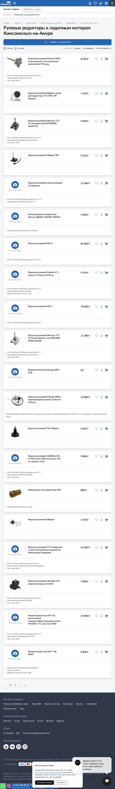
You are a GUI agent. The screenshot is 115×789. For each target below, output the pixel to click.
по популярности (103, 48)
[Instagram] (18, 746)
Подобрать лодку (32, 9)
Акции (17, 721)
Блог (18, 733)
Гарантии (60, 721)
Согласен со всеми (44, 783)
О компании (8, 733)
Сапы (22, 709)
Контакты (8, 721)
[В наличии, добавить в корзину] (106, 59)
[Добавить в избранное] (97, 59)
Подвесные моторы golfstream (27, 15)
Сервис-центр (28, 721)
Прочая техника (10, 709)
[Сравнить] (101, 59)
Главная (7, 23)
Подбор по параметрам (60, 42)
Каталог (17, 23)
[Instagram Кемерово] (24, 746)
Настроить (60, 783)
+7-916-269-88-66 (20, 785)
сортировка (67, 48)
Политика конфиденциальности (36, 733)
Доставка (50, 721)
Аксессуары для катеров (51, 23)
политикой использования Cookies (48, 772)
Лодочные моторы (52, 704)
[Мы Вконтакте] (12, 746)
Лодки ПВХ (36, 704)
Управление (71, 23)
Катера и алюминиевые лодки (16, 704)
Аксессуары (31, 23)
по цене (77, 48)
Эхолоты (79, 704)
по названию (88, 48)
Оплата (40, 721)
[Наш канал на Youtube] (6, 746)
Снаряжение (92, 704)
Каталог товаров (11, 9)
